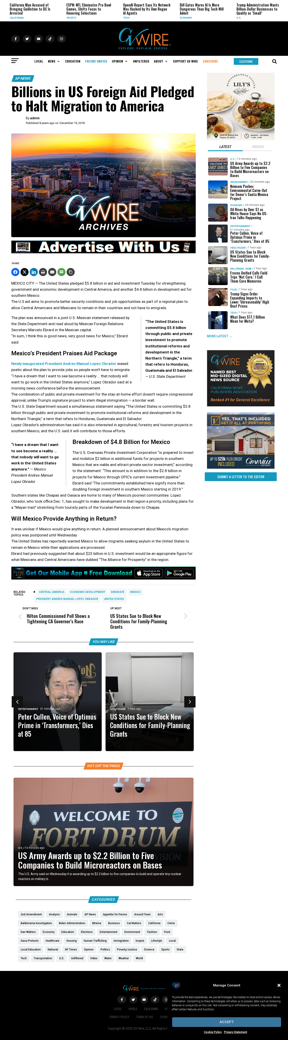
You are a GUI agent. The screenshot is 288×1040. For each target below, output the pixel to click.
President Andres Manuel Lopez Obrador (67, 599)
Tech (111, 17)
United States (114, 599)
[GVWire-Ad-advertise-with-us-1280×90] (103, 252)
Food (233, 289)
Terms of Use (144, 1016)
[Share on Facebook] (15, 272)
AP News (23, 78)
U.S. (223, 17)
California (151, 1008)
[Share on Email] (52, 272)
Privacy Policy (119, 1016)
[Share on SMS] (61, 272)
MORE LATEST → (219, 336)
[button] (279, 985)
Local (118, 1008)
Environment (239, 182)
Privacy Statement (235, 1032)
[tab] (225, 147)
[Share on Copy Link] (71, 272)
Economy (171, 17)
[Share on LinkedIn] (34, 272)
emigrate (117, 592)
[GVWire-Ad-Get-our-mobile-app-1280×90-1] (103, 578)
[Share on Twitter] (24, 272)
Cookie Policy (213, 1032)
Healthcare (118, 709)
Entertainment (28, 709)
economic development (87, 592)
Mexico (135, 592)
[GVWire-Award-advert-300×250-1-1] (240, 405)
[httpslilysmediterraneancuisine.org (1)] (240, 139)
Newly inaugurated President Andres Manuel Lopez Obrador (63, 363)
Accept (227, 1022)
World (132, 1008)
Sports (56, 17)
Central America (51, 592)
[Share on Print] (43, 272)
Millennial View (240, 268)
